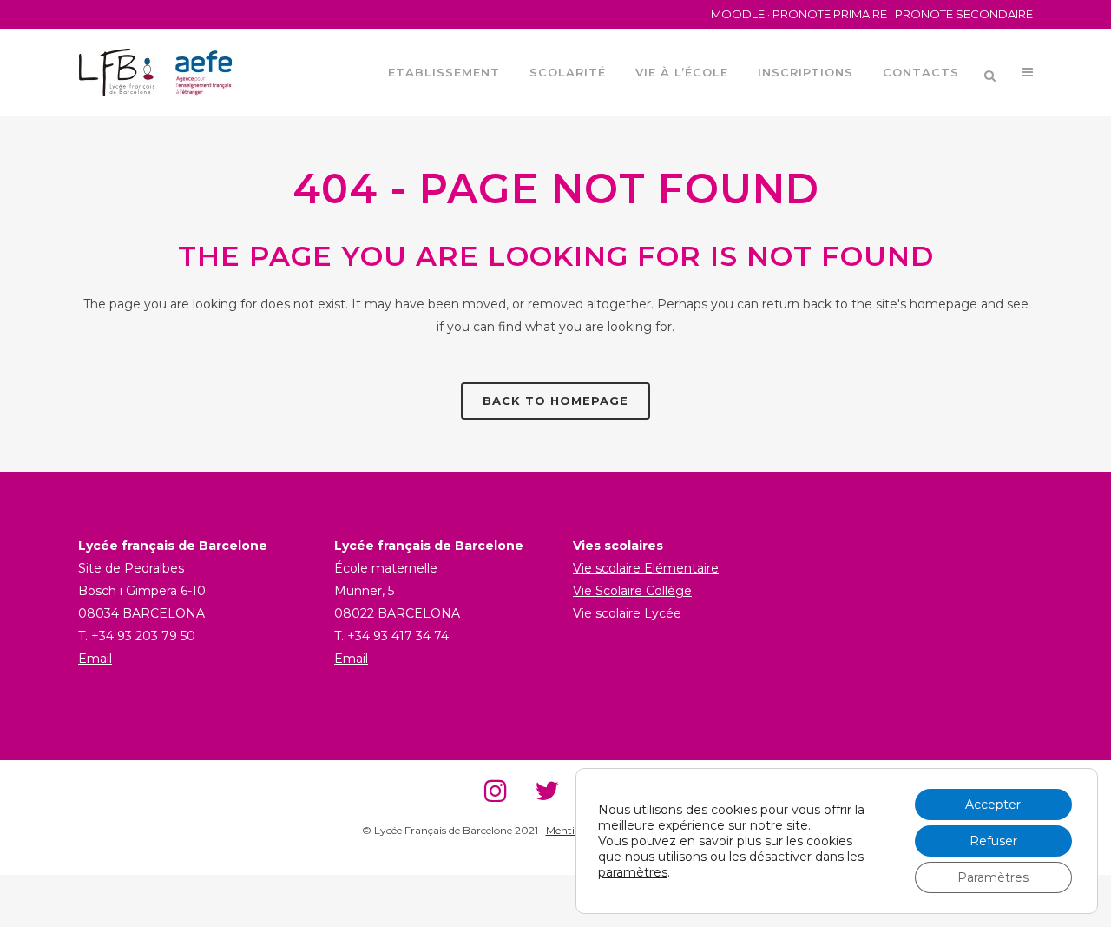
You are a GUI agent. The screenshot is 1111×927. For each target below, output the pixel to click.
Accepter (993, 804)
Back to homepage (555, 400)
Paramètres (993, 877)
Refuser (993, 841)
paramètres (632, 872)
